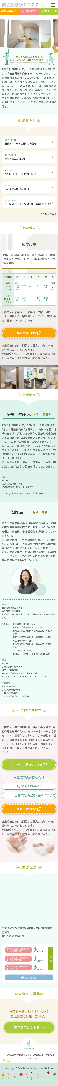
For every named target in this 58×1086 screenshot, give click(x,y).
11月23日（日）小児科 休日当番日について (28, 202)
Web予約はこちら (29, 11)
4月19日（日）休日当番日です (20, 172)
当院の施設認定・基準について (35, 795)
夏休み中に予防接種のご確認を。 (22, 142)
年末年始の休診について (17, 187)
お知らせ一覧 (47, 213)
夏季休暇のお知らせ (15, 157)
